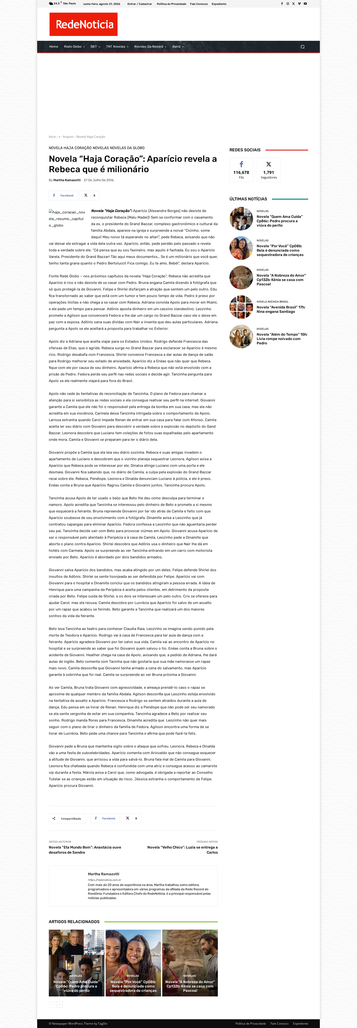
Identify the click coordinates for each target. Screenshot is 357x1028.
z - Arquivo (66, 137)
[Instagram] (288, 4)
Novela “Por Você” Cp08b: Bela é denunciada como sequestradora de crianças (133, 986)
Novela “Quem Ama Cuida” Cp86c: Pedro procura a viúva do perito (76, 986)
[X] (294, 4)
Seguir (269, 161)
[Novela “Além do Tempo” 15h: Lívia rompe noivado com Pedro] (241, 336)
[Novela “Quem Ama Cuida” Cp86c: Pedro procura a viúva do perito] (76, 963)
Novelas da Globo (127, 148)
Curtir (241, 161)
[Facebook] (282, 4)
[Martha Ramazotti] (68, 886)
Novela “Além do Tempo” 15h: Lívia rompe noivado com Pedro (282, 338)
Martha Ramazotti (67, 180)
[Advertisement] (178, 92)
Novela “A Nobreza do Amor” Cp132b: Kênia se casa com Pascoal (190, 986)
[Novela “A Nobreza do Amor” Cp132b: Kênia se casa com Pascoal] (190, 963)
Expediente (300, 1023)
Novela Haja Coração (90, 137)
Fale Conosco (280, 1023)
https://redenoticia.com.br (104, 880)
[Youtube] (305, 4)
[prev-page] (52, 1004)
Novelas (101, 148)
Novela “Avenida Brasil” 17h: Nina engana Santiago (281, 309)
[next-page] (60, 1004)
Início (52, 137)
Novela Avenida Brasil (273, 301)
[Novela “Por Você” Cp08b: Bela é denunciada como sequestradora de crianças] (133, 963)
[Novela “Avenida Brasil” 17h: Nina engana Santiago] (241, 307)
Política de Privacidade (251, 1023)
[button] (302, 46)
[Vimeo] (299, 4)
